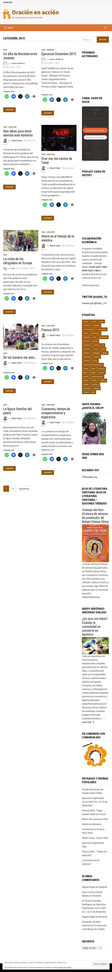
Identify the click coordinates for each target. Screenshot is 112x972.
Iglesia (104, 353)
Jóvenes (97, 357)
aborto (86, 321)
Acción (94, 321)
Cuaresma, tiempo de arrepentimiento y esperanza (55, 413)
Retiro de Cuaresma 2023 (95, 819)
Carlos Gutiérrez (18, 63)
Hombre (86, 353)
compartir (96, 325)
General (50, 49)
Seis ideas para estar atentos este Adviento (18, 133)
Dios (94, 337)
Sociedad (87, 388)
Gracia (95, 349)
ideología (96, 353)
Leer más (9, 109)
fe (103, 345)
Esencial (86, 341)
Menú (10, 27)
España (95, 341)
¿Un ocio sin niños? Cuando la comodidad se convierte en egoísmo (94, 626)
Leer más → (88, 722)
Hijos (103, 349)
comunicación (88, 329)
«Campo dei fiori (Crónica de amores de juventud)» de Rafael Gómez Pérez (95, 515)
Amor (101, 321)
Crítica (85, 333)
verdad (86, 392)
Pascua (86, 380)
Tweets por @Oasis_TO (94, 303)
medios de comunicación (92, 365)
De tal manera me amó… (19, 357)
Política (103, 380)
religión (86, 384)
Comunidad (101, 329)
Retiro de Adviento (91, 824)
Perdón (94, 380)
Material (103, 887)
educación (103, 337)
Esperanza (87, 345)
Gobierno (87, 349)
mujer (93, 368)
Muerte (85, 368)
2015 (5, 49)
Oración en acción (35, 12)
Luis (13, 268)
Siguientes (24, 488)
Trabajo (96, 388)
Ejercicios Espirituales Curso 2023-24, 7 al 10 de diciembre (94, 801)
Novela (92, 372)
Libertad (86, 361)
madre (94, 361)
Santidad (95, 384)
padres (86, 376)
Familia (97, 345)
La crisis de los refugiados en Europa (17, 261)
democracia (95, 333)
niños (85, 372)
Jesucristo (87, 357)
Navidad (101, 368)
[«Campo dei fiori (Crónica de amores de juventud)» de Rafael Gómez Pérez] (95, 543)
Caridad (86, 325)
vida (93, 392)
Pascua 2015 (50, 330)
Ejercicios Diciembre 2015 (58, 54)
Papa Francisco (97, 376)
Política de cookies (64, 967)
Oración (12, 127)
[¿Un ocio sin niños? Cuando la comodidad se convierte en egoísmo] (95, 645)
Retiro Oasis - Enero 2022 (95, 837)
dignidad (86, 337)
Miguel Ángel (17, 140)
